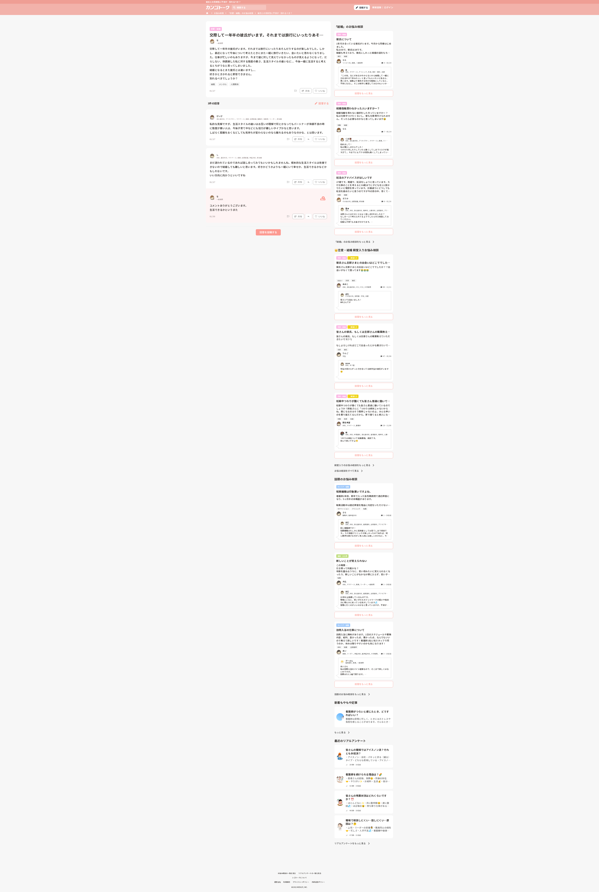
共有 (307, 90)
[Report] (296, 90)
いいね (321, 90)
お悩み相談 (219, 13)
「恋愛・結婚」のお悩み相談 (240, 13)
